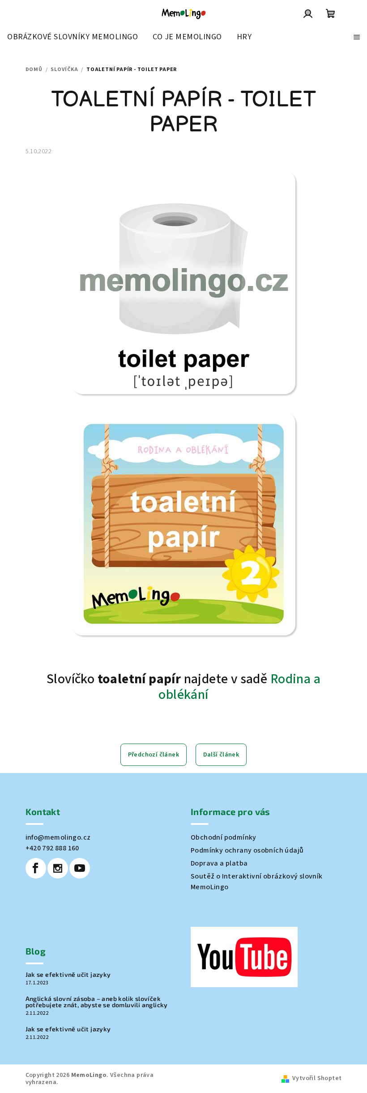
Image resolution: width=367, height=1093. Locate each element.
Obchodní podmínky (223, 837)
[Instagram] (57, 868)
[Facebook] (36, 868)
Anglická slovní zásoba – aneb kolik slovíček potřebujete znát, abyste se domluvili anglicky (97, 1002)
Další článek (221, 754)
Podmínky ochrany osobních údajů (247, 850)
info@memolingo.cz (58, 837)
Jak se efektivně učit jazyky (68, 974)
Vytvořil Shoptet (316, 1078)
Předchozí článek (153, 754)
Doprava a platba (219, 863)
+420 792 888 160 (52, 848)
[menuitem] (72, 37)
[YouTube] (79, 868)
